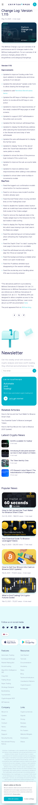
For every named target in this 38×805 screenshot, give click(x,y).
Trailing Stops (6, 680)
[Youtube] (20, 627)
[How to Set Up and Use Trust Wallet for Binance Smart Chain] (19, 499)
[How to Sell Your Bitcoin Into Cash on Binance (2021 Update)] (19, 556)
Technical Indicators (27, 677)
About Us (4, 712)
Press (3, 719)
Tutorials (23, 659)
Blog (22, 674)
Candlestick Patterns (27, 681)
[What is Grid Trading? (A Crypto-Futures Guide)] (19, 585)
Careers (4, 715)
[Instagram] (24, 627)
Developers (24, 738)
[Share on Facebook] (14, 315)
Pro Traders (24, 730)
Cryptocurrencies (26, 712)
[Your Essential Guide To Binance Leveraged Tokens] (19, 528)
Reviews (23, 723)
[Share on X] (19, 315)
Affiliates (23, 727)
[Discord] (16, 627)
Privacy (3, 730)
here (26, 303)
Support (4, 734)
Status (22, 742)
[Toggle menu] (2, 4)
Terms (3, 727)
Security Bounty (6, 738)
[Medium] (28, 627)
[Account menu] (35, 4)
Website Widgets (26, 734)
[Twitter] (8, 627)
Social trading (6, 666)
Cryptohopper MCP (8, 698)
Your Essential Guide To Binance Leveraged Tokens (16, 422)
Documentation (25, 663)
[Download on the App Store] (9, 642)
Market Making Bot (7, 663)
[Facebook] (3, 627)
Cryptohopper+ (25, 685)
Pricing (22, 719)
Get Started (24, 655)
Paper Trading (6, 683)
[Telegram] (12, 627)
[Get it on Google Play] (28, 642)
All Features (5, 702)
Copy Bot (4, 676)
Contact (4, 723)
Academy (23, 666)
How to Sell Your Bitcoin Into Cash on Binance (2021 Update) (17, 428)
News (22, 670)
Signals (22, 715)
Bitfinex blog (26, 307)
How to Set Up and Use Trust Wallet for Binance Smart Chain (18, 415)
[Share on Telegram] (23, 315)
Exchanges (24, 689)
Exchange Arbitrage (8, 659)
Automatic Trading (7, 655)
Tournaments (5, 695)
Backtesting (5, 691)
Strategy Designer (7, 687)
